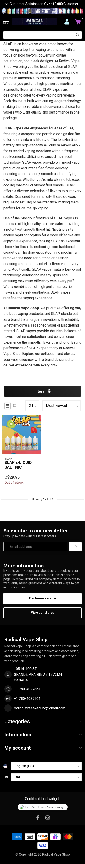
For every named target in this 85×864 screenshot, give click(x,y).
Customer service (42, 598)
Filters (40, 391)
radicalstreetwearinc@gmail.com (39, 708)
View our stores (42, 612)
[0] (78, 21)
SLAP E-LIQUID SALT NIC (18, 465)
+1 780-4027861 (27, 689)
